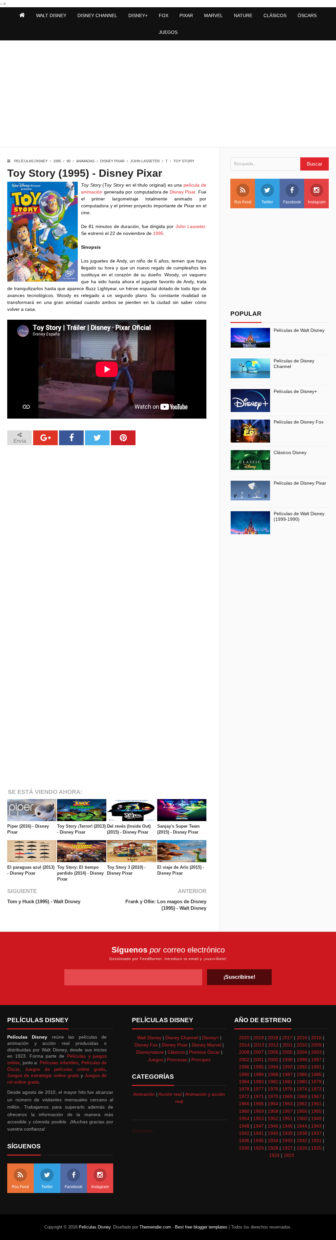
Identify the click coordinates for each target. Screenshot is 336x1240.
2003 (316, 1052)
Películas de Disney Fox (299, 422)
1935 (258, 1140)
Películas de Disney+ (295, 391)
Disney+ (210, 1037)
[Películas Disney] (22, 15)
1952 (273, 1118)
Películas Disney (31, 161)
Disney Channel (181, 1037)
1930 (244, 1148)
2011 (288, 1044)
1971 (258, 1096)
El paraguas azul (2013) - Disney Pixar (30, 870)
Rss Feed (242, 202)
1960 (244, 1111)
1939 (287, 1133)
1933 (287, 1140)
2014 (244, 1044)
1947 (258, 1126)
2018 (273, 1037)
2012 (273, 1044)
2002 (244, 1059)
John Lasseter (145, 161)
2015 (316, 1037)
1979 (316, 1081)
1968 (302, 1096)
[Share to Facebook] (71, 437)
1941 (258, 1133)
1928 (273, 1148)
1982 (273, 1081)
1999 (287, 1059)
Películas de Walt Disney (299, 330)
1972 (244, 1096)
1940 (273, 1133)
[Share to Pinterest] (123, 437)
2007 (258, 1052)
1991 (316, 1066)
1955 (316, 1111)
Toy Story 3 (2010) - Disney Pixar (126, 870)
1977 (258, 1088)
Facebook (292, 202)
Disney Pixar (112, 161)
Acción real (169, 1094)
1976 (273, 1088)
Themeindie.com (155, 1227)
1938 (302, 1133)
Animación (144, 1094)
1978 (244, 1088)
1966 (244, 1103)
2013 (259, 1044)
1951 (287, 1118)
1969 (287, 1096)
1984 (244, 1081)
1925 (316, 1148)
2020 (244, 1037)
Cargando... (144, 1130)
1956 (302, 1111)
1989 (258, 1074)
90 (69, 161)
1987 (287, 1074)
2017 (287, 1037)
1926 (302, 1148)
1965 (258, 1103)
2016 (302, 1037)
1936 (244, 1140)
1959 (258, 1111)
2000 (273, 1059)
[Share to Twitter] (97, 437)
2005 (287, 1052)
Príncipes (201, 1059)
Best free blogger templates (201, 1227)
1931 (316, 1140)
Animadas (85, 161)
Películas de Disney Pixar (300, 483)
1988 (273, 1074)
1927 (287, 1148)
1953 (258, 1118)
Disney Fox (146, 1044)
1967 (316, 1096)
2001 (258, 1059)
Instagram (317, 202)
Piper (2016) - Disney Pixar (28, 829)
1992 (302, 1066)
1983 (258, 1081)
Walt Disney (149, 1037)
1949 (316, 1118)
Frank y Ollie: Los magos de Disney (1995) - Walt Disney (165, 905)
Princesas (177, 1059)
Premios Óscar (204, 1052)
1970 (273, 1096)
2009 (316, 1044)
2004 (302, 1052)
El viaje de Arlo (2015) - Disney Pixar (180, 870)
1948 (244, 1126)
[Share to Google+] (45, 437)
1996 (244, 1066)
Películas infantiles (59, 1062)
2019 (258, 1037)
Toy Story (183, 161)
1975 (287, 1088)
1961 (316, 1103)
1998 (302, 1059)
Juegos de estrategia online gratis (43, 1075)
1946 (273, 1126)
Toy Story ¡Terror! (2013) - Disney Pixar (81, 829)
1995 (57, 161)
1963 (287, 1103)
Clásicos (176, 1052)
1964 (273, 1103)
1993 (287, 1066)
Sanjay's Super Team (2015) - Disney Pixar (178, 829)
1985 (316, 1074)
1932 (302, 1140)
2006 (273, 1052)
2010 (302, 1044)
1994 (273, 1066)
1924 (274, 1155)
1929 (258, 1148)
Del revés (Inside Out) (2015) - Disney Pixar (129, 829)
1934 (273, 1140)
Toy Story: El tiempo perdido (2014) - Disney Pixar (80, 873)
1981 (287, 1081)
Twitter (267, 202)
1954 (244, 1118)
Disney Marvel (206, 1044)
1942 (244, 1133)
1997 (316, 1059)
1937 (316, 1133)
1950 (302, 1118)
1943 (316, 1126)
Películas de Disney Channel (294, 363)
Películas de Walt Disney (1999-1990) (299, 516)
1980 (302, 1081)
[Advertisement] (168, 95)
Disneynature (150, 1052)
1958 (273, 1111)
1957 (287, 1111)
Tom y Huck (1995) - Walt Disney (43, 901)
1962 (302, 1103)
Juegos (155, 1059)
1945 (287, 1126)
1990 (244, 1074)
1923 (289, 1155)
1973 (316, 1088)
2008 (244, 1052)
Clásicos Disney (290, 452)
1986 (302, 1074)
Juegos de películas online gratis (65, 1069)
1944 (302, 1126)
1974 (302, 1088)
